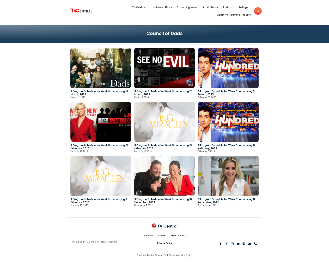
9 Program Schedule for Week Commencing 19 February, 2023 (163, 146)
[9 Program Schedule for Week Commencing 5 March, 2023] (228, 68)
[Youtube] (238, 243)
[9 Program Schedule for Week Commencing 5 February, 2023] (100, 176)
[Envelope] (249, 243)
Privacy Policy (164, 243)
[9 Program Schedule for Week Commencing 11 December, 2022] (228, 176)
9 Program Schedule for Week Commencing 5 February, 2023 (98, 201)
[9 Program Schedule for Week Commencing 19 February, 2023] (164, 122)
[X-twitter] (226, 243)
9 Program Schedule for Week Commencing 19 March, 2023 (99, 92)
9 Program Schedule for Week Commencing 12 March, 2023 (163, 92)
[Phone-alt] (255, 243)
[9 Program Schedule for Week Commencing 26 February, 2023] (100, 122)
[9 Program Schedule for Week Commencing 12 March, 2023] (164, 68)
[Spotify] (243, 243)
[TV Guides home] (81, 10)
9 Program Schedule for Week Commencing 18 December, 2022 (163, 201)
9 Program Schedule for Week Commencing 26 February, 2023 (99, 146)
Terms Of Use (176, 235)
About (161, 235)
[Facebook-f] (220, 243)
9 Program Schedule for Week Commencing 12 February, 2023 (226, 146)
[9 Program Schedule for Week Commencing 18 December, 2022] (164, 176)
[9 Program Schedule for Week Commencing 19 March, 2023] (100, 68)
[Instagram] (232, 243)
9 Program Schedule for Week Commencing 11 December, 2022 (226, 201)
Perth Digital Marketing (174, 255)
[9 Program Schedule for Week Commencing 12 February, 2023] (228, 122)
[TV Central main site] (164, 225)
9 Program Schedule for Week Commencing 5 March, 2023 (226, 92)
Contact (149, 235)
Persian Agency (154, 255)
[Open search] (258, 11)
